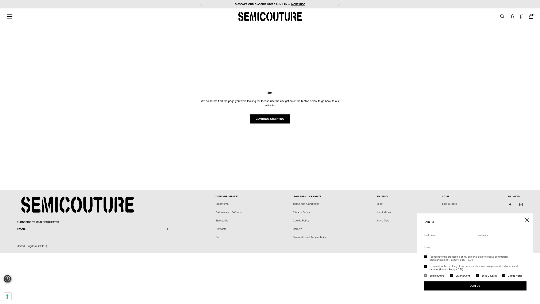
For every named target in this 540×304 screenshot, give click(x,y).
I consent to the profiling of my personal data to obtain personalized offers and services (473, 268)
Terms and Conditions (306, 203)
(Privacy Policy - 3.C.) (461, 259)
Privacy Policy (301, 212)
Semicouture (436, 275)
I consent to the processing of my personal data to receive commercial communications (468, 258)
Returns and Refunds (229, 212)
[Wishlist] (521, 17)
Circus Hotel (515, 275)
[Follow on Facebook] (510, 204)
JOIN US (475, 285)
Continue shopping (270, 118)
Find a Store (449, 203)
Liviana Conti (463, 275)
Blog (379, 203)
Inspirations (384, 212)
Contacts (221, 229)
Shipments (222, 203)
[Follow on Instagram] (521, 204)
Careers (297, 229)
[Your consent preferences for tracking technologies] (7, 297)
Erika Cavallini (489, 275)
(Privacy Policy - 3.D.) (451, 269)
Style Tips (383, 220)
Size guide (222, 220)
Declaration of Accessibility (309, 237)
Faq (218, 237)
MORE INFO (298, 4)
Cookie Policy (301, 220)
